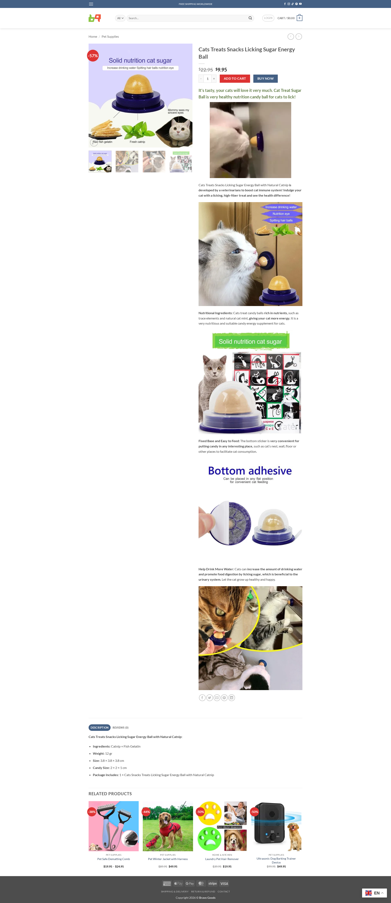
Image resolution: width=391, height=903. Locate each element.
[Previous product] (298, 36)
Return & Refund (203, 891)
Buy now (265, 78)
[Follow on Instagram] (289, 4)
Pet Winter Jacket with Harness (168, 859)
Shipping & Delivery (175, 891)
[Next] (185, 95)
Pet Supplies (110, 36)
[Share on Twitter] (209, 697)
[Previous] (95, 95)
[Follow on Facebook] (285, 4)
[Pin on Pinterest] (224, 697)
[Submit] (250, 18)
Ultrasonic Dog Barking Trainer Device (276, 860)
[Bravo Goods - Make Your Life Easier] (99, 18)
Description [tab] (100, 727)
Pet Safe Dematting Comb (113, 859)
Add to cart (235, 78)
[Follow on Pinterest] (296, 4)
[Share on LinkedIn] (231, 697)
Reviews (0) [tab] (121, 727)
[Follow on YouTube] (300, 4)
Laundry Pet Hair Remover (222, 859)
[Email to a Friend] (217, 697)
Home (93, 36)
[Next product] (291, 36)
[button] (91, 4)
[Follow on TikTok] (292, 4)
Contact (224, 891)
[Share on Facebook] (202, 697)
